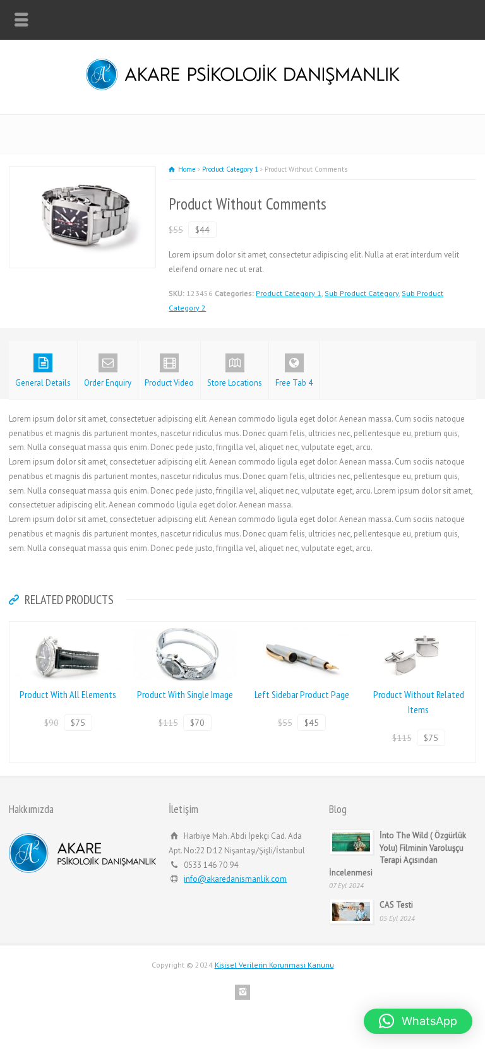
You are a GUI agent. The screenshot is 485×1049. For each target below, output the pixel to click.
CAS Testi (397, 904)
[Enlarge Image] (82, 173)
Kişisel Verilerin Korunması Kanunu (274, 964)
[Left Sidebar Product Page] (301, 628)
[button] (418, 1021)
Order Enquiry (107, 382)
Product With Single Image (185, 694)
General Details (43, 382)
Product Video (169, 382)
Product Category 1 (288, 293)
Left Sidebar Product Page (301, 694)
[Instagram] (242, 992)
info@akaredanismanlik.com (235, 879)
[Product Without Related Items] (418, 628)
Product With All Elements (68, 694)
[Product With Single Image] (185, 628)
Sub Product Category (361, 293)
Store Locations (234, 382)
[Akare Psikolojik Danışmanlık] (243, 87)
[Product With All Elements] (68, 628)
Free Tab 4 (294, 382)
